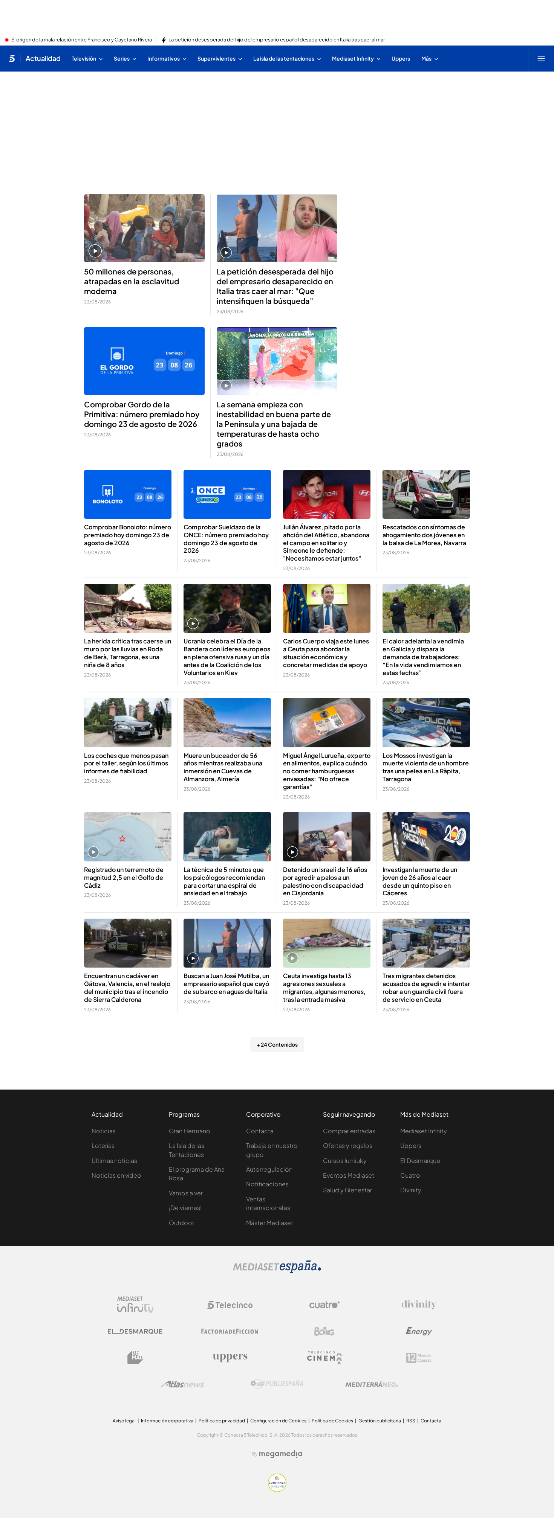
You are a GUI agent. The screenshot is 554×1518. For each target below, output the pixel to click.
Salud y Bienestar (347, 1190)
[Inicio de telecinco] (12, 58)
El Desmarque (420, 1160)
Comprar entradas (349, 1131)
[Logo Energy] (419, 1331)
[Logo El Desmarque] (135, 1331)
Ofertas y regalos (347, 1145)
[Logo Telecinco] (230, 1304)
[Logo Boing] (324, 1331)
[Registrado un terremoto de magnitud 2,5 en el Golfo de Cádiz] (127, 836)
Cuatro (410, 1175)
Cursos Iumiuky (345, 1160)
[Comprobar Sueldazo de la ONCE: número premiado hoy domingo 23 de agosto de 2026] (227, 494)
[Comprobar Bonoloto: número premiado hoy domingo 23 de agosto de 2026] (127, 494)
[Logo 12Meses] (419, 1358)
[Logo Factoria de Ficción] (230, 1331)
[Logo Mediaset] (277, 1271)
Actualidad (43, 58)
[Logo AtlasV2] (183, 1384)
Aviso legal (124, 1421)
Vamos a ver (186, 1193)
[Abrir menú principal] (541, 58)
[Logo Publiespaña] (277, 1384)
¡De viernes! (185, 1208)
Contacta (260, 1131)
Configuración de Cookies (278, 1421)
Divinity (410, 1190)
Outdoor (181, 1223)
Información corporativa (167, 1421)
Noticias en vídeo (116, 1175)
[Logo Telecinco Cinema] (324, 1358)
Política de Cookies (332, 1421)
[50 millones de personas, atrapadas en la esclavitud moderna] (144, 228)
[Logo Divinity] (419, 1304)
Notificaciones (267, 1184)
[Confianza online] (277, 1490)
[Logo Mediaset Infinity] (135, 1304)
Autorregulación (269, 1169)
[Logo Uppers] (230, 1357)
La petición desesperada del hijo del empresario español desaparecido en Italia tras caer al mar (276, 40)
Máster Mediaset (269, 1223)
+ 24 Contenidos (277, 1044)
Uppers (410, 1145)
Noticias (104, 1131)
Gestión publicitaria (379, 1421)
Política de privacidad (222, 1421)
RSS (410, 1421)
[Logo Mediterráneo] (371, 1384)
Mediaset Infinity (423, 1131)
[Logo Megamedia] (280, 1454)
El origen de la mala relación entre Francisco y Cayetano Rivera (81, 40)
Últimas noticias (114, 1160)
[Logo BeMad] (135, 1357)
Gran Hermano (189, 1131)
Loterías (103, 1145)
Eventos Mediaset (348, 1175)
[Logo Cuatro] (324, 1304)
